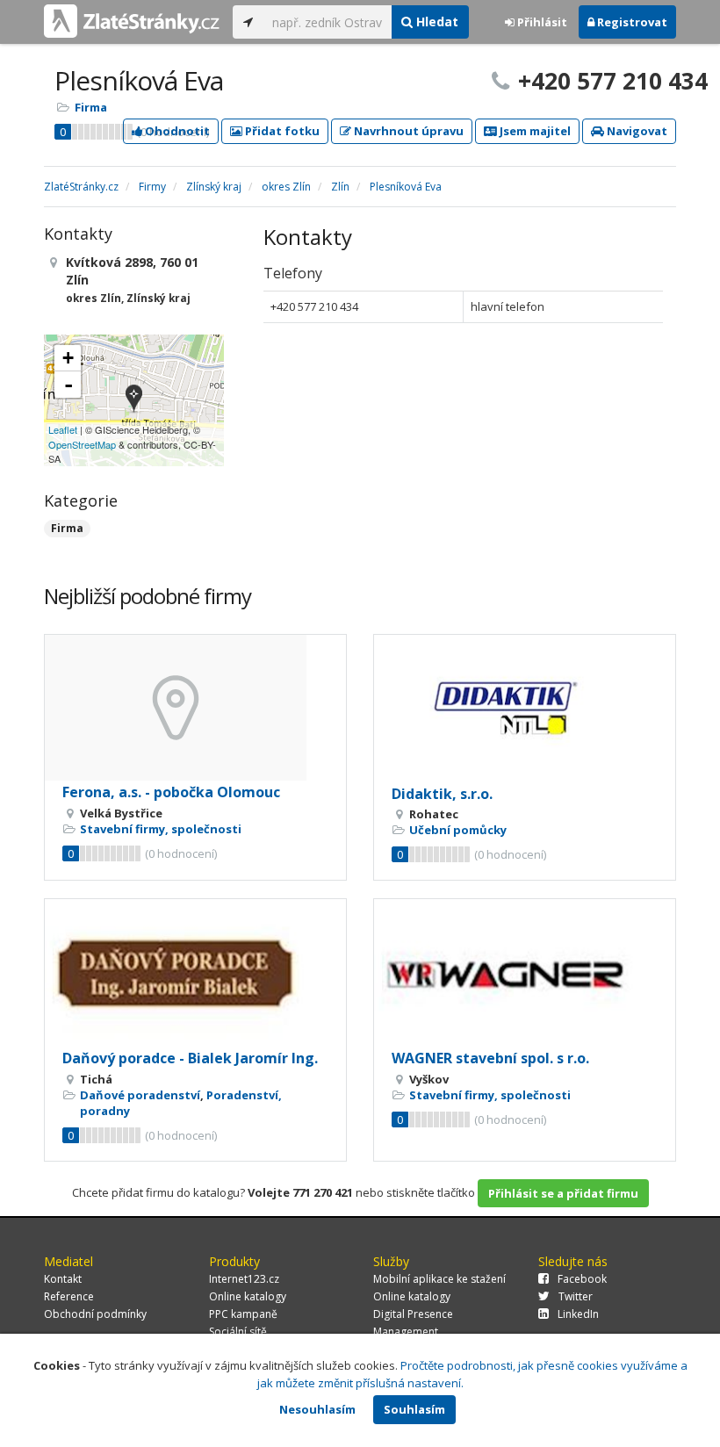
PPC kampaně (243, 1314)
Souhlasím (414, 1409)
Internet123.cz (244, 1278)
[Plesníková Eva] (134, 400)
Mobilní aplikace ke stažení (439, 1278)
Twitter (575, 1296)
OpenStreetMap (82, 444)
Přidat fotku (281, 131)
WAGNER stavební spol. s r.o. (490, 1058)
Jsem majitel (534, 131)
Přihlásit (541, 22)
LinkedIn (578, 1314)
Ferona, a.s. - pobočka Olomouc (171, 792)
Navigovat (635, 131)
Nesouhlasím (317, 1409)
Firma (91, 107)
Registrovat (630, 22)
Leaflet (62, 429)
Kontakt (63, 1278)
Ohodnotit (176, 131)
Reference (69, 1296)
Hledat (435, 21)
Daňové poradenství (140, 1095)
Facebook (582, 1278)
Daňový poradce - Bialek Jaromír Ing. (190, 1058)
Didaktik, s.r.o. (442, 793)
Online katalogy (247, 1296)
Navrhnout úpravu (407, 131)
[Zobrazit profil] (195, 708)
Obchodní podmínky (95, 1314)
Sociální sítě (238, 1331)
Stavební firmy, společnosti (160, 829)
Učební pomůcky (458, 830)
